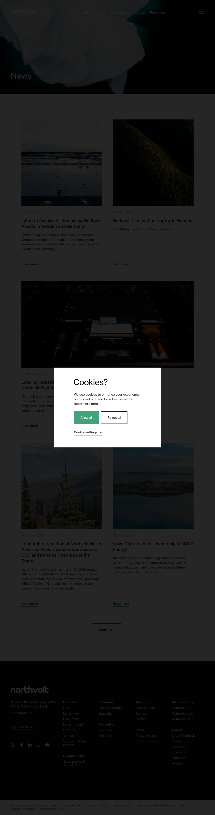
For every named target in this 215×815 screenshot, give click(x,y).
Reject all (114, 417)
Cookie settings (88, 432)
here (94, 404)
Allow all (86, 417)
